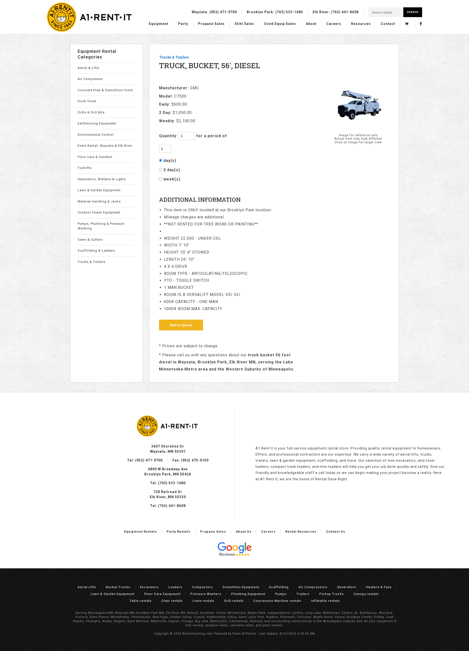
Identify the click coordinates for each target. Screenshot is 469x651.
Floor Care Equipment (162, 594)
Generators (346, 587)
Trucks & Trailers (91, 262)
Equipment (158, 24)
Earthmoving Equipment (97, 123)
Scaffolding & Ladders (96, 250)
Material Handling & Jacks (99, 201)
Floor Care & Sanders (95, 157)
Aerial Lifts (86, 587)
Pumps (281, 594)
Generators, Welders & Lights (102, 179)
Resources (361, 24)
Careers (333, 24)
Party (183, 24)
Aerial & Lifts (88, 68)
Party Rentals (178, 531)
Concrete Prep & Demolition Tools (105, 90)
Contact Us (335, 531)
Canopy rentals (366, 594)
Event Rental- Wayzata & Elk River (105, 145)
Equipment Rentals (140, 531)
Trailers (302, 594)
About (311, 24)
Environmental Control (96, 134)
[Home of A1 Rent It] (168, 435)
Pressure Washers (205, 594)
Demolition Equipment (241, 587)
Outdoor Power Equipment (99, 212)
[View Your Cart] (407, 24)
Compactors (202, 587)
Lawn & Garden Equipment (99, 190)
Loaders (175, 587)
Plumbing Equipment (248, 594)
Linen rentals (203, 601)
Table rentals (140, 601)
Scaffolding (279, 587)
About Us (243, 531)
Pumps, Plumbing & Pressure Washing (101, 226)
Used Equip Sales (280, 24)
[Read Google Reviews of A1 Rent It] (234, 549)
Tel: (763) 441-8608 (168, 506)
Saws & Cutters (90, 239)
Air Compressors (312, 587)
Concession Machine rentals (277, 601)
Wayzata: (214, 12)
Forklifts (85, 168)
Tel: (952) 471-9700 (145, 460)
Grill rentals (234, 601)
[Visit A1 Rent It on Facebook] (421, 24)
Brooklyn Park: (275, 12)
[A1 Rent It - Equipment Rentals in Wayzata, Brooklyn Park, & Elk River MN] (90, 31)
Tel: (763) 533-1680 (168, 483)
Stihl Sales (244, 24)
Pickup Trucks (331, 594)
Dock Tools (87, 101)
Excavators (149, 587)
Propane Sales (211, 24)
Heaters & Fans (379, 587)
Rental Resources (300, 531)
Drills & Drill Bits (91, 112)
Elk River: (336, 12)
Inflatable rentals (325, 601)
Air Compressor (90, 79)
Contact (388, 24)
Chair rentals (172, 601)
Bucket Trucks (118, 587)
